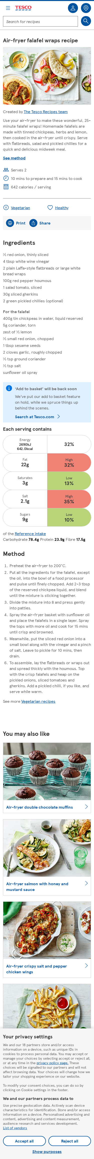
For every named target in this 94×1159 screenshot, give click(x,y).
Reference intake (30, 533)
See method (14, 158)
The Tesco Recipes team (46, 111)
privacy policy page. (52, 1062)
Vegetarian (20, 207)
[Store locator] (86, 8)
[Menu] (8, 8)
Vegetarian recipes (38, 701)
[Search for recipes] (86, 21)
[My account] (73, 8)
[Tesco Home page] (23, 8)
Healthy (61, 207)
